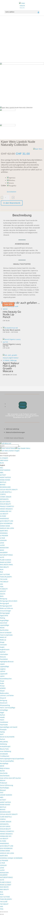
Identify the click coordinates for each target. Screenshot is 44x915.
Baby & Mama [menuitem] (5, 768)
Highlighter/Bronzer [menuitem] (7, 662)
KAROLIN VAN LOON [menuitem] (7, 528)
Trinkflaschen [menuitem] (4, 756)
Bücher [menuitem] (2, 771)
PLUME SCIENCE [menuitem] (5, 560)
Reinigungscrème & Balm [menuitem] (8, 601)
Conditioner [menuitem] (4, 722)
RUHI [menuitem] (1, 569)
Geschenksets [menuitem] (4, 776)
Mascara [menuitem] (3, 657)
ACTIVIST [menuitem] (3, 475)
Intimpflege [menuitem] (4, 710)
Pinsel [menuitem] (2, 681)
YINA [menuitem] (1, 586)
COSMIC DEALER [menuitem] (5, 497)
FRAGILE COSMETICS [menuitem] (7, 506)
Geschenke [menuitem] (3, 773)
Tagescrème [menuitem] (4, 615)
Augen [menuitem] (2, 647)
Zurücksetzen (11, 192)
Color (3, 186)
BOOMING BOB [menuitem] (5, 487)
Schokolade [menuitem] (4, 754)
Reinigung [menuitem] (3, 599)
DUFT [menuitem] (2, 734)
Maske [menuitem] (2, 628)
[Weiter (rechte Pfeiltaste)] (3, 914)
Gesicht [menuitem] (2, 594)
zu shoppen (4, 458)
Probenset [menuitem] (3, 783)
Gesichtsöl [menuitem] (3, 623)
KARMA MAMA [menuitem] (5, 526)
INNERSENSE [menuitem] (4, 518)
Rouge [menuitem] (2, 642)
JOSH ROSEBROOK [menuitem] (6, 523)
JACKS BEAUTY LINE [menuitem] (6, 521)
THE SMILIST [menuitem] (4, 582)
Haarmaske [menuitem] (4, 725)
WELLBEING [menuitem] (4, 742)
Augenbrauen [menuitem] (4, 649)
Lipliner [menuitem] (2, 671)
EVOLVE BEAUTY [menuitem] (5, 504)
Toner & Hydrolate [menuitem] (6, 635)
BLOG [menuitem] (2, 463)
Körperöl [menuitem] (3, 698)
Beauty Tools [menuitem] (4, 749)
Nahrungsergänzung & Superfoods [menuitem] (12, 759)
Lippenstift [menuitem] (3, 674)
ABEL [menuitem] (1, 472)
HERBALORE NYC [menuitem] (5, 511)
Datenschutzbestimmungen (15, 432)
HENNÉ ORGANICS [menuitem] (6, 509)
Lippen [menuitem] (2, 664)
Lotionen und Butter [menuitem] (7, 695)
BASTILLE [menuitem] (3, 482)
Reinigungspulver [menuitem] (6, 606)
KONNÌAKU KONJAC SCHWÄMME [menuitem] (11, 858)
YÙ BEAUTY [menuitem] (4, 589)
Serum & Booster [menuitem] (6, 633)
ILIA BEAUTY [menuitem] (4, 514)
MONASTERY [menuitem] (4, 548)
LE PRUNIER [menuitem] (4, 536)
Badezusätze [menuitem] (4, 693)
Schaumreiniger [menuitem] (5, 611)
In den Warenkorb (11, 203)
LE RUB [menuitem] (2, 538)
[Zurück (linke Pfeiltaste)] (1, 914)
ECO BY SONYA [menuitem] (5, 502)
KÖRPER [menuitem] (3, 688)
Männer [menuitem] (2, 780)
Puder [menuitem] (2, 683)
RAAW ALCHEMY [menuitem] (5, 562)
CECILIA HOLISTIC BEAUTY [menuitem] (8, 489)
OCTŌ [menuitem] (2, 557)
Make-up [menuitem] (3, 640)
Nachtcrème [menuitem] (4, 630)
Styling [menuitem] (2, 732)
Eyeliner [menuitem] (3, 652)
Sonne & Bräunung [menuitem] (6, 785)
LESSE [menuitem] (2, 543)
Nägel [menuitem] (2, 712)
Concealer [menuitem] (3, 645)
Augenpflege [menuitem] (4, 620)
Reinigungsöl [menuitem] (4, 603)
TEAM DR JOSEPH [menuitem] (6, 577)
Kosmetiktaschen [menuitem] (6, 679)
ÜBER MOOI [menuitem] (4, 460)
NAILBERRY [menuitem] (4, 552)
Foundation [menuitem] (4, 659)
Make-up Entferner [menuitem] (6, 608)
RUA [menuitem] (1, 572)
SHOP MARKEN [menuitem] (5, 470)
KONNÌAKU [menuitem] (4, 533)
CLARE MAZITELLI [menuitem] (6, 492)
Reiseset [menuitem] (3, 790)
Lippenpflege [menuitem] (4, 625)
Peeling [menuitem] (2, 618)
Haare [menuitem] (2, 720)
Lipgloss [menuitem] (3, 669)
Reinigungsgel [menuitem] (5, 613)
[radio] (11, 177)
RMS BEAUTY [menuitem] (4, 567)
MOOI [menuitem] (2, 550)
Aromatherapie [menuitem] (5, 746)
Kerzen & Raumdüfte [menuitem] (7, 737)
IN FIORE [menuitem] (3, 516)
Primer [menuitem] (2, 686)
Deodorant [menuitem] (3, 703)
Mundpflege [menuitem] (4, 763)
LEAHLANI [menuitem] (3, 540)
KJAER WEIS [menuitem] (4, 531)
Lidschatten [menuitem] (4, 654)
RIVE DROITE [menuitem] (4, 887)
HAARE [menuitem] (2, 717)
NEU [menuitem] (1, 468)
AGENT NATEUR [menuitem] (5, 477)
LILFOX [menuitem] (2, 545)
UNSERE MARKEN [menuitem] (6, 795)
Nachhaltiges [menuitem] (4, 788)
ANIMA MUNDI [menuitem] (5, 480)
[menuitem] (2, 465)
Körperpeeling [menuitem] (5, 705)
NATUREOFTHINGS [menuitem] (6, 555)
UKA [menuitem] (1, 584)
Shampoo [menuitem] (3, 729)
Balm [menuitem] (1, 596)
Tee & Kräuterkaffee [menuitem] (7, 761)
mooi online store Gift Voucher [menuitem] (10, 778)
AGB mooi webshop (12, 429)
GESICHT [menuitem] (3, 591)
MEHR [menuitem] (2, 766)
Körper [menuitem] (2, 691)
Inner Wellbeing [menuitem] (5, 751)
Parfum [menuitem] (2, 715)
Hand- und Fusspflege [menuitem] (7, 708)
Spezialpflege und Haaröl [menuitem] (8, 727)
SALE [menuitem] (1, 792)
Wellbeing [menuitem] (3, 744)
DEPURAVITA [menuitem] (4, 499)
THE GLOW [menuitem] (3, 579)
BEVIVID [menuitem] (2, 485)
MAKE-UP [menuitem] (3, 637)
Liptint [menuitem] (2, 676)
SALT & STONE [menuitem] (5, 574)
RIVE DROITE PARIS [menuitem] (6, 565)
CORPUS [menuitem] (3, 494)
